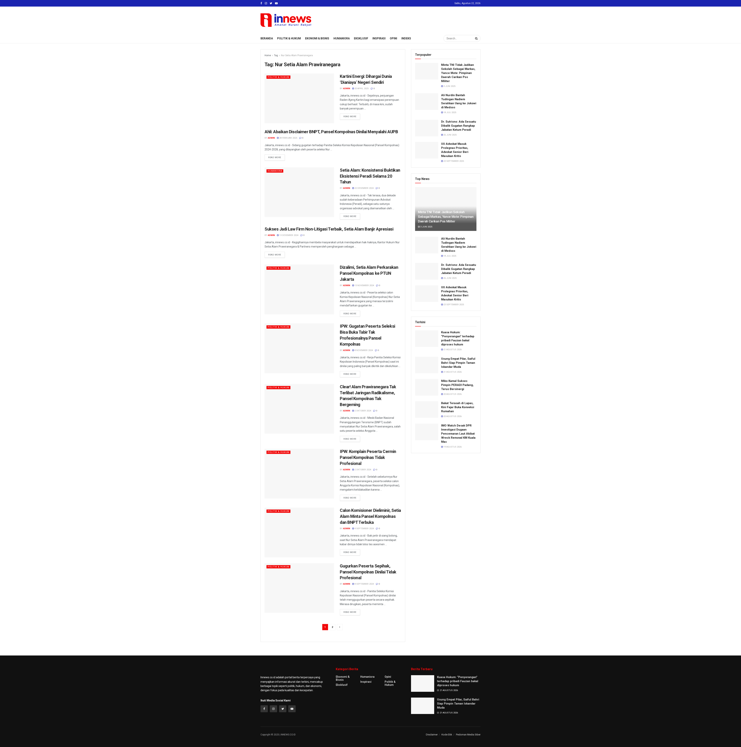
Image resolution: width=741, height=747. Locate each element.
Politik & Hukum (289, 38)
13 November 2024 (364, 285)
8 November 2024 (363, 350)
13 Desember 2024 (288, 235)
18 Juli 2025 (449, 112)
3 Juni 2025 (449, 86)
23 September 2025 (453, 161)
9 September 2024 (364, 528)
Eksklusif (361, 38)
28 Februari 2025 (288, 138)
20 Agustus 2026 (452, 394)
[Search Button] (476, 38)
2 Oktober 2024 (362, 411)
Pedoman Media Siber (468, 734)
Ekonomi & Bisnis (317, 38)
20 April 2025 (361, 88)
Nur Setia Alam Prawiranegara (297, 55)
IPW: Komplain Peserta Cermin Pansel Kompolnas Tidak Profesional (368, 457)
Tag (276, 55)
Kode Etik (447, 734)
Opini (393, 38)
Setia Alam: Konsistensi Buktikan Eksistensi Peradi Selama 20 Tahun (370, 176)
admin (346, 88)
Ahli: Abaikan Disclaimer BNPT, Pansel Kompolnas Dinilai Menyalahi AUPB (331, 131)
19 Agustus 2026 (452, 447)
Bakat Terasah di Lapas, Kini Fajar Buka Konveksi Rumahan (457, 407)
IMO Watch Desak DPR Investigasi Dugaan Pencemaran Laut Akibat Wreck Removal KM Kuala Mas (458, 433)
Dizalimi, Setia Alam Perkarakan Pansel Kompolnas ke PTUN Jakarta (369, 273)
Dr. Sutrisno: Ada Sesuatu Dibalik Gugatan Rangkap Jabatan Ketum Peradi (458, 125)
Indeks (406, 38)
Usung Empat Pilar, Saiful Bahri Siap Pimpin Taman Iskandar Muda (458, 363)
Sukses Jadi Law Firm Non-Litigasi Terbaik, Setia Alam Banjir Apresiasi (329, 229)
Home (268, 55)
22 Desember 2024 (364, 188)
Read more (349, 116)
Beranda (267, 38)
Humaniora (341, 38)
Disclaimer (432, 734)
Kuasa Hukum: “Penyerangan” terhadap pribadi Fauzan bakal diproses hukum (457, 681)
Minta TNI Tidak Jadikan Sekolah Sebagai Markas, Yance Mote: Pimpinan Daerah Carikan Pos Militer (458, 73)
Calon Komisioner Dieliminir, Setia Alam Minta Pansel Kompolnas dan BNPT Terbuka (370, 516)
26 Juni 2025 (450, 135)
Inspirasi (379, 38)
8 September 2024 (364, 584)
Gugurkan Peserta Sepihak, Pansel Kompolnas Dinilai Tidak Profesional (368, 572)
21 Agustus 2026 (452, 349)
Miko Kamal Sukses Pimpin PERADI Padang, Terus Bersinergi (457, 385)
